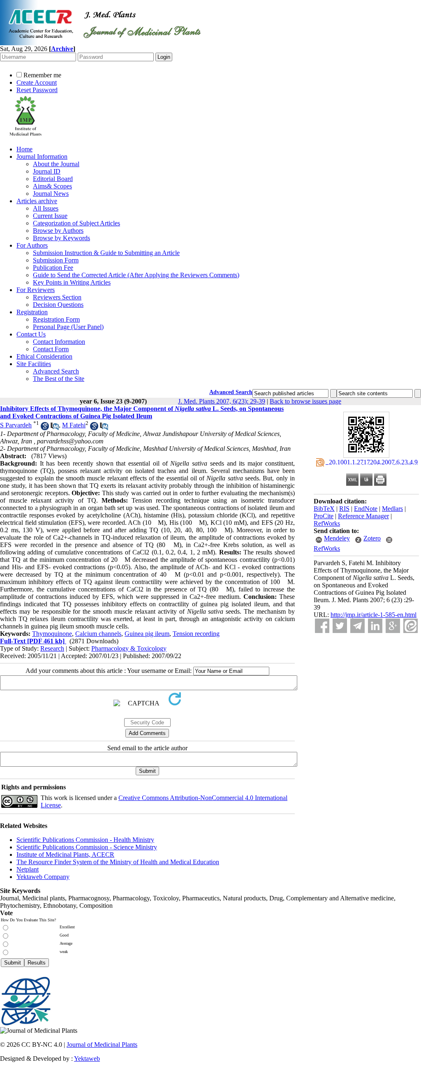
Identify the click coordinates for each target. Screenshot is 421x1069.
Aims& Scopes (52, 186)
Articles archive (36, 200)
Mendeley (337, 538)
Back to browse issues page (305, 401)
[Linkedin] (375, 626)
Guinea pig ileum (147, 633)
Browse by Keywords (61, 237)
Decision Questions (58, 304)
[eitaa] (410, 626)
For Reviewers (35, 289)
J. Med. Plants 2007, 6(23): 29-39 (221, 401)
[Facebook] (322, 626)
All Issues (45, 208)
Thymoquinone (52, 633)
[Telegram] (357, 626)
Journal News (51, 193)
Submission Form (56, 260)
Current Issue (50, 215)
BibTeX (324, 508)
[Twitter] (340, 626)
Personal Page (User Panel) (68, 326)
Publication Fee (53, 267)
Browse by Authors (58, 230)
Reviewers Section (57, 297)
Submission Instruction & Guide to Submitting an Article (106, 252)
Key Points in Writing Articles (72, 282)
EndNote (365, 508)
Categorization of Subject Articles (76, 223)
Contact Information (59, 341)
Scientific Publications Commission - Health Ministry (85, 839)
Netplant (27, 869)
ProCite (323, 515)
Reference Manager (363, 515)
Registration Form (56, 319)
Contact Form (51, 349)
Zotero (372, 538)
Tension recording (196, 633)
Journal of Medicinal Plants (102, 1044)
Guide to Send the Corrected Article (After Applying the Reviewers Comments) (136, 274)
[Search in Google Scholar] (45, 427)
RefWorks (327, 523)
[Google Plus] (393, 626)
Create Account (36, 82)
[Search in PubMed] (55, 427)
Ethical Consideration (44, 356)
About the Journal (56, 163)
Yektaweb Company (42, 876)
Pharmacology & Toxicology (129, 648)
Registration (32, 311)
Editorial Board (53, 178)
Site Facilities (33, 363)
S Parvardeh (16, 425)
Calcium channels (98, 633)
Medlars (392, 508)
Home (24, 149)
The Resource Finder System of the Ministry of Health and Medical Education (117, 861)
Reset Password (37, 89)
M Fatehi (74, 425)
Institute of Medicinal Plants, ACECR (65, 854)
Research (52, 648)
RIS (344, 508)
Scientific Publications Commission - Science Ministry (86, 847)
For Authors (32, 245)
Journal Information (41, 156)
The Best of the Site (58, 378)
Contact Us (31, 334)
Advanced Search (56, 371)
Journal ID (46, 171)
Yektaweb (87, 1058)
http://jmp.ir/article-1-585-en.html (373, 614)
